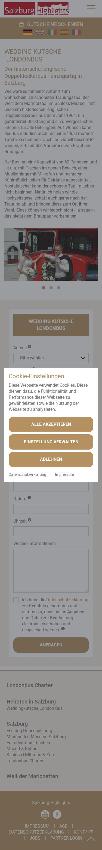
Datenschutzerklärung (27, 474)
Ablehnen (51, 459)
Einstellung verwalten (51, 441)
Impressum (64, 474)
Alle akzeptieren (51, 424)
